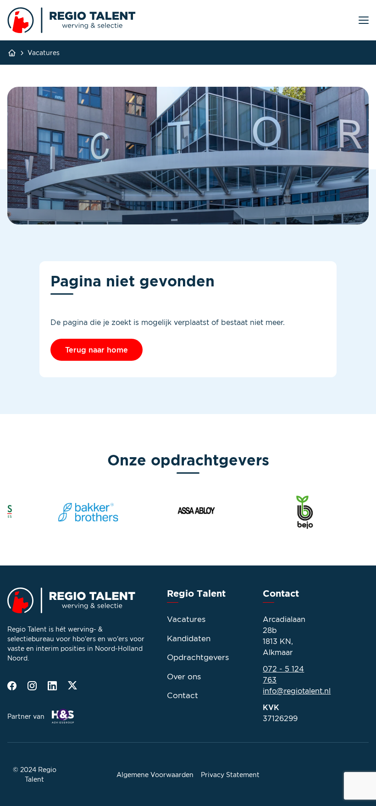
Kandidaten (188, 638)
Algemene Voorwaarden (155, 774)
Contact (182, 695)
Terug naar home (96, 350)
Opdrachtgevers (198, 657)
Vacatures (44, 52)
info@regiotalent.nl (297, 691)
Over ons (184, 676)
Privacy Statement (230, 774)
